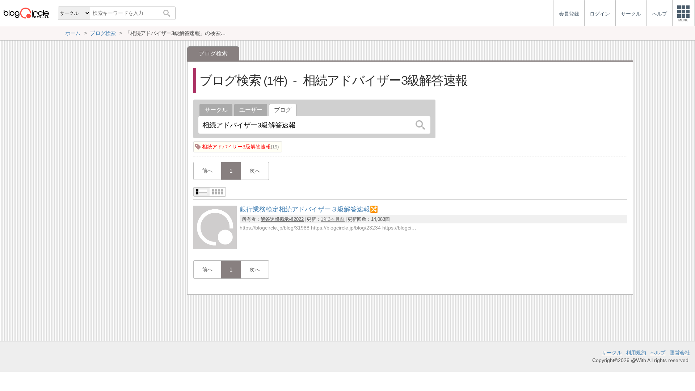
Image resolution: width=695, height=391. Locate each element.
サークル (216, 110)
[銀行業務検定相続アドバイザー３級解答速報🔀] (215, 247)
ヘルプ (657, 353)
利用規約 (636, 353)
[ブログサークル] (26, 13)
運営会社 (680, 353)
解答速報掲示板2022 (282, 219)
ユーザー (250, 110)
